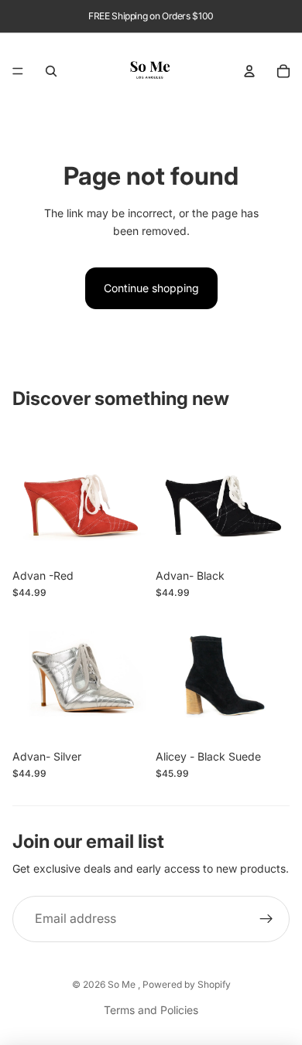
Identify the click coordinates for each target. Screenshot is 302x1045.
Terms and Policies (151, 1009)
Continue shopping (151, 287)
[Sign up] (266, 919)
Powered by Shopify (186, 984)
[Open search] (51, 71)
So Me (123, 984)
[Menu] (18, 71)
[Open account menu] (249, 71)
